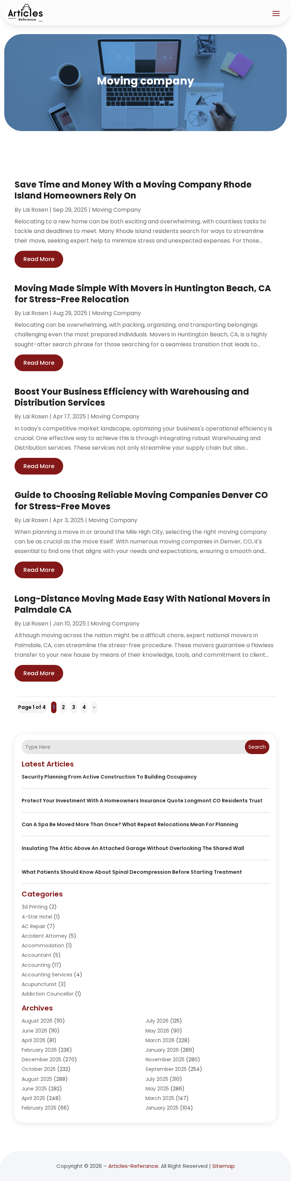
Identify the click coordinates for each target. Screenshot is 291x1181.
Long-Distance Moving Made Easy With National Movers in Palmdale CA (142, 604)
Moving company (116, 210)
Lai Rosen (35, 210)
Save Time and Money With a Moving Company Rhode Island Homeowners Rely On (133, 190)
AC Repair (33, 926)
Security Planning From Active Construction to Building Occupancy (109, 776)
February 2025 (39, 1107)
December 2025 (41, 1059)
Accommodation (43, 945)
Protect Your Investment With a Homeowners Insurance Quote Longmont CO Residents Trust (142, 800)
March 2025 (160, 1098)
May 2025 (157, 1088)
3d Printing (35, 906)
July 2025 (157, 1079)
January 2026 (162, 1049)
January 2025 (162, 1107)
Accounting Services (47, 974)
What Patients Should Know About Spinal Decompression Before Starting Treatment (132, 872)
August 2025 (37, 1079)
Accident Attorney (44, 935)
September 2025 (166, 1069)
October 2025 (39, 1069)
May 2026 (157, 1030)
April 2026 (33, 1040)
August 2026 (37, 1020)
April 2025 (33, 1098)
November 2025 (165, 1059)
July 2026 (157, 1020)
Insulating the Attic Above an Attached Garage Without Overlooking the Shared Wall (133, 848)
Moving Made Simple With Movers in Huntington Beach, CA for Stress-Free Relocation (143, 293)
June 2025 (34, 1088)
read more (38, 259)
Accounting (36, 965)
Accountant (36, 955)
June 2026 (34, 1030)
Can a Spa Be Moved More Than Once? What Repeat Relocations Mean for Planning (130, 824)
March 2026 (160, 1040)
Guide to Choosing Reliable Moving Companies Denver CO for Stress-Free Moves (141, 500)
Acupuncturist (39, 984)
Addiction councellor (47, 993)
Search (257, 747)
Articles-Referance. (133, 1166)
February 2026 (39, 1049)
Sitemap (223, 1166)
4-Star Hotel (37, 916)
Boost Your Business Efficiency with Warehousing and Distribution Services (132, 397)
